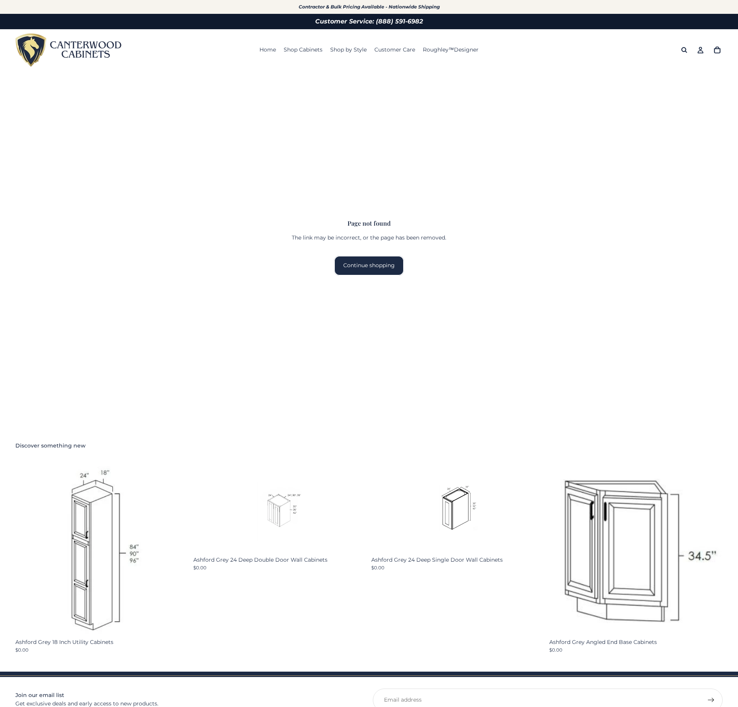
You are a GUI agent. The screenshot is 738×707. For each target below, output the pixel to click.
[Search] (684, 50)
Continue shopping (369, 265)
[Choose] (177, 623)
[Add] (711, 623)
